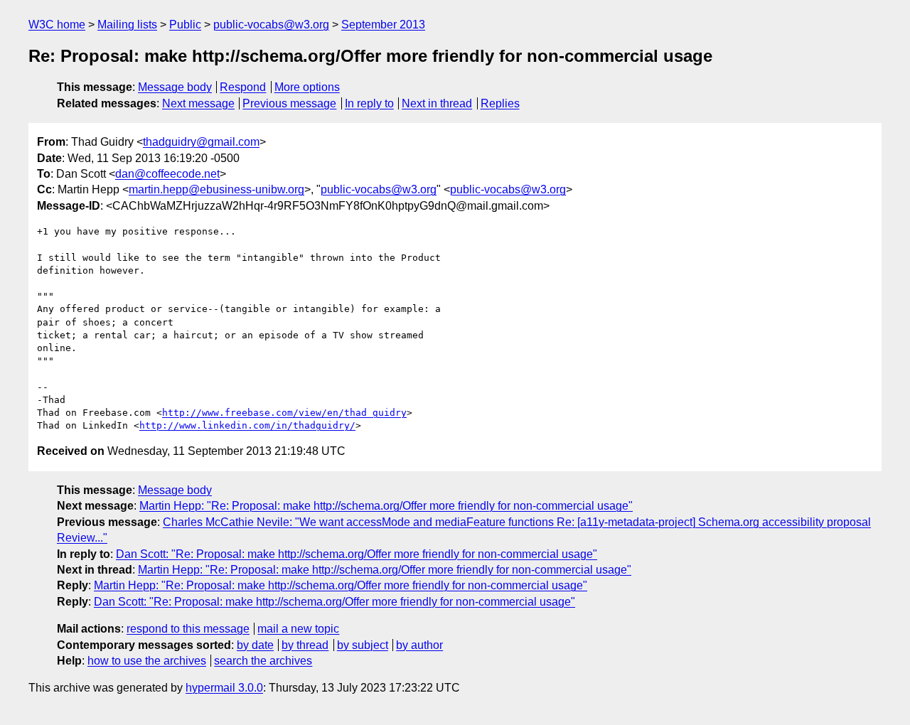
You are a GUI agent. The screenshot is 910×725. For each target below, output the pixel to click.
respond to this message (188, 629)
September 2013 (383, 24)
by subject (362, 645)
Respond (243, 87)
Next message (198, 103)
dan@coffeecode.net (167, 174)
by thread (305, 645)
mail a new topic (298, 629)
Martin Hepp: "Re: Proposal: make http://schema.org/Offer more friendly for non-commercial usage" (386, 506)
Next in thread (437, 103)
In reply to (369, 103)
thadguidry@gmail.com (201, 142)
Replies (500, 103)
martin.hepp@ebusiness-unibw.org (216, 189)
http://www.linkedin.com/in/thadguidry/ (247, 425)
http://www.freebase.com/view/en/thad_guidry (284, 412)
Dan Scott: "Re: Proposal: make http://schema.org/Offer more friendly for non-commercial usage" (356, 554)
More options (307, 87)
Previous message (289, 103)
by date (255, 645)
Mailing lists (127, 24)
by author (419, 645)
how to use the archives (146, 661)
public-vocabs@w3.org (271, 24)
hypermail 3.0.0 (224, 688)
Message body (175, 87)
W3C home (56, 24)
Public (185, 24)
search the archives (263, 661)
